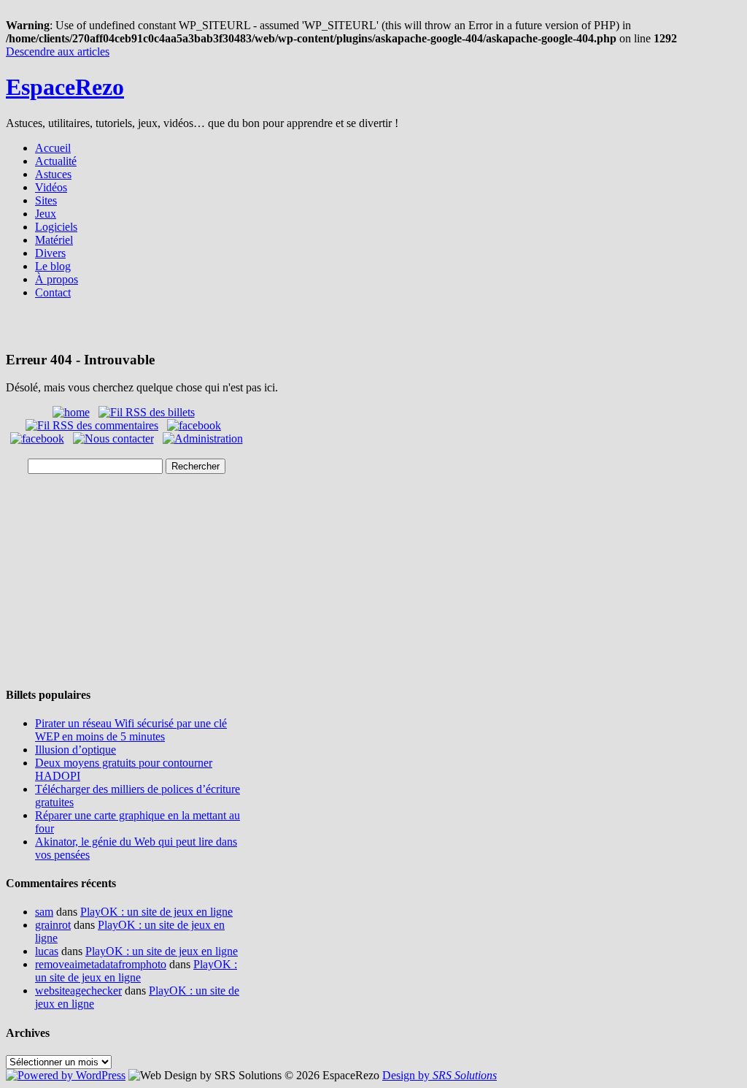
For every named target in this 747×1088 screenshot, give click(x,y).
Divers (50, 253)
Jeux (45, 213)
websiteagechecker (78, 990)
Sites (46, 200)
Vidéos (51, 187)
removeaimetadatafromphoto (100, 964)
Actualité (56, 161)
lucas (46, 951)
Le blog (53, 266)
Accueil (53, 148)
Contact (53, 292)
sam (44, 911)
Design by (439, 1075)
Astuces (53, 174)
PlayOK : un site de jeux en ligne (156, 911)
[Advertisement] (373, 329)
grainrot (53, 925)
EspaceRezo (65, 87)
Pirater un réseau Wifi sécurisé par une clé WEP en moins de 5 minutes (131, 730)
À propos (56, 279)
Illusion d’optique (75, 749)
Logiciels (56, 227)
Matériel (54, 240)
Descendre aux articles (57, 51)
